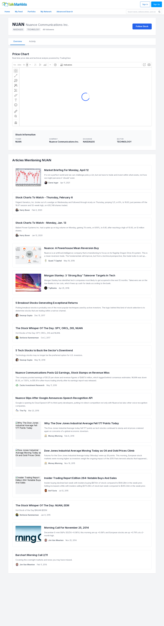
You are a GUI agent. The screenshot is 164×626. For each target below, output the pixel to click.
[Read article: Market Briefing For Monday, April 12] (82, 177)
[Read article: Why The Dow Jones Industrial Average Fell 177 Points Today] (82, 430)
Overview (17, 41)
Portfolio (31, 11)
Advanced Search (65, 11)
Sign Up (156, 4)
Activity (32, 41)
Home (7, 11)
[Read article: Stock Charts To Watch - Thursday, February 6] (82, 204)
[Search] (159, 11)
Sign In (145, 4)
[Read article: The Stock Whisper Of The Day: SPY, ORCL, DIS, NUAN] (82, 332)
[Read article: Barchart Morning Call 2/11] (82, 559)
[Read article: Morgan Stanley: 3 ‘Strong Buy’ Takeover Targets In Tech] (82, 283)
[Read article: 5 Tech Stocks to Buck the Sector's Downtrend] (82, 355)
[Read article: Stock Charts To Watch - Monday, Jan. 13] (82, 229)
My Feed (19, 11)
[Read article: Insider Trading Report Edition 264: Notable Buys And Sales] (82, 485)
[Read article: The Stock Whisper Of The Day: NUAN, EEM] (82, 510)
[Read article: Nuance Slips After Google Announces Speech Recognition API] (82, 404)
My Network (46, 11)
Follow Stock (142, 26)
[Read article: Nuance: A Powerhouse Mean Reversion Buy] (82, 255)
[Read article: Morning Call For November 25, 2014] (82, 535)
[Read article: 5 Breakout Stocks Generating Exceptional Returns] (82, 309)
